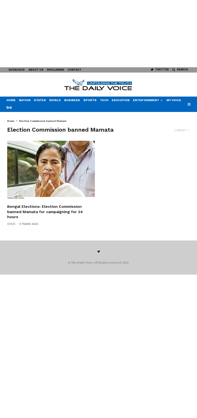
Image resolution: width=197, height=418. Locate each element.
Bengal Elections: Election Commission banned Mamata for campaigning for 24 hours (45, 211)
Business (72, 100)
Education (120, 100)
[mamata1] (51, 170)
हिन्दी (9, 108)
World (55, 100)
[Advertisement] (98, 33)
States (40, 100)
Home (11, 100)
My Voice (173, 100)
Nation (25, 100)
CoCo (11, 224)
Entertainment (146, 100)
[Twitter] (99, 251)
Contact (74, 69)
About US (36, 69)
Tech (104, 100)
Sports (90, 100)
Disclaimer (55, 69)
